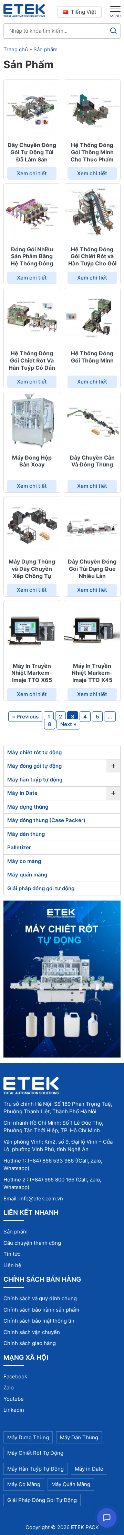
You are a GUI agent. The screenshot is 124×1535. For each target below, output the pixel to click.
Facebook (15, 1376)
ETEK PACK (85, 1527)
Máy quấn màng (27, 874)
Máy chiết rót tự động (34, 752)
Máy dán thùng (26, 834)
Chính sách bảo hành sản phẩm (41, 1309)
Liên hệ (12, 1265)
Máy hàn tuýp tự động (34, 779)
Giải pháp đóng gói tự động (40, 888)
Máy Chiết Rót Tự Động (35, 1453)
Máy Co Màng (23, 1484)
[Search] (113, 31)
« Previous (25, 716)
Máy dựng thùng (27, 806)
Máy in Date (22, 793)
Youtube (13, 1399)
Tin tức (11, 1254)
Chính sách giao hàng (29, 1343)
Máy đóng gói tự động (34, 766)
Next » (68, 724)
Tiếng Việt (83, 12)
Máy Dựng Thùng (28, 1437)
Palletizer (19, 847)
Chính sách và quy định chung (40, 1298)
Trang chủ (15, 49)
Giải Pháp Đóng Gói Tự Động (42, 1500)
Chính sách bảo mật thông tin (38, 1320)
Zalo (8, 1387)
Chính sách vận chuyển (31, 1332)
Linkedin (13, 1410)
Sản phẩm (45, 49)
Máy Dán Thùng (79, 1437)
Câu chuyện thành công (32, 1243)
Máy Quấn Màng (70, 1484)
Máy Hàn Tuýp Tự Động (35, 1468)
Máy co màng (24, 861)
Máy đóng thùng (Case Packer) (46, 820)
